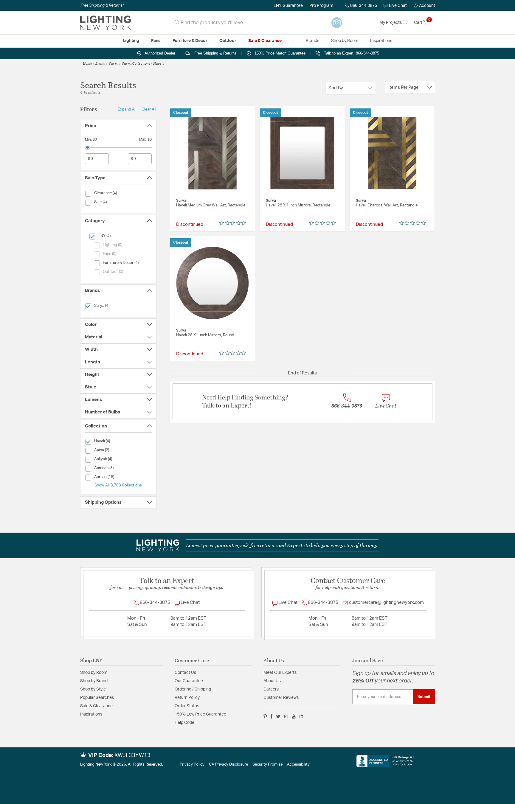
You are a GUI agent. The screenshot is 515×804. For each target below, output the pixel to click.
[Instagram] (286, 716)
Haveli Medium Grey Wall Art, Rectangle (210, 205)
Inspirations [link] (381, 41)
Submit (424, 697)
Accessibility (298, 764)
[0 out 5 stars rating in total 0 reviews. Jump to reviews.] (234, 223)
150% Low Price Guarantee (200, 714)
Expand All (127, 109)
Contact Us (185, 673)
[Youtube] (294, 716)
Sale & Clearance (96, 706)
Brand (100, 63)
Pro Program (321, 6)
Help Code (184, 723)
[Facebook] (271, 716)
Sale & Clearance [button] (265, 41)
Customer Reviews (281, 698)
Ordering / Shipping (193, 689)
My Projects (391, 23)
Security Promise (267, 764)
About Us (272, 681)
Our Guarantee (189, 681)
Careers (271, 689)
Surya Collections (136, 63)
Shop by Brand (94, 681)
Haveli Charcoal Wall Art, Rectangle (387, 205)
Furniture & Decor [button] (190, 41)
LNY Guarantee (288, 6)
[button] (424, 6)
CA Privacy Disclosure (228, 764)
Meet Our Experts (280, 673)
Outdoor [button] (227, 41)
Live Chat (398, 6)
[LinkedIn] (301, 716)
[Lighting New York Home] (105, 23)
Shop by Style (93, 689)
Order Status (187, 706)
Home (87, 63)
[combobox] (257, 22)
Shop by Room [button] (344, 41)
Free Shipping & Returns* (102, 5)
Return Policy (187, 698)
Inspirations (91, 714)
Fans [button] (156, 41)
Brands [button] (312, 41)
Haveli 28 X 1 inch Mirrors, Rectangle (298, 205)
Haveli (158, 63)
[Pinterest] (265, 716)
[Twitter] (278, 716)
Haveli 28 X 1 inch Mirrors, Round (205, 335)
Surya (114, 63)
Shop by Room (93, 673)
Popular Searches (97, 698)
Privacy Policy (192, 764)
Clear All (149, 109)
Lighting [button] (131, 41)
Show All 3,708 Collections (118, 485)
